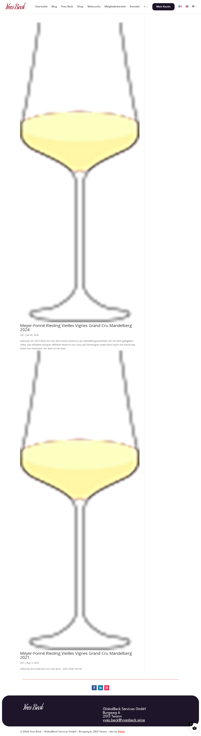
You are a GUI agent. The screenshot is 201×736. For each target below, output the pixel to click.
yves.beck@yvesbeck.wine (124, 720)
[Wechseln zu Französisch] (180, 9)
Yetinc (121, 732)
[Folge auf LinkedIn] (100, 687)
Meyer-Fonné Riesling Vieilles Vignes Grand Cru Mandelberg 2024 (76, 327)
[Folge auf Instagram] (106, 687)
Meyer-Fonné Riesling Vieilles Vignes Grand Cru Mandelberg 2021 (76, 655)
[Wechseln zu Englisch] (187, 9)
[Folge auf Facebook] (94, 687)
